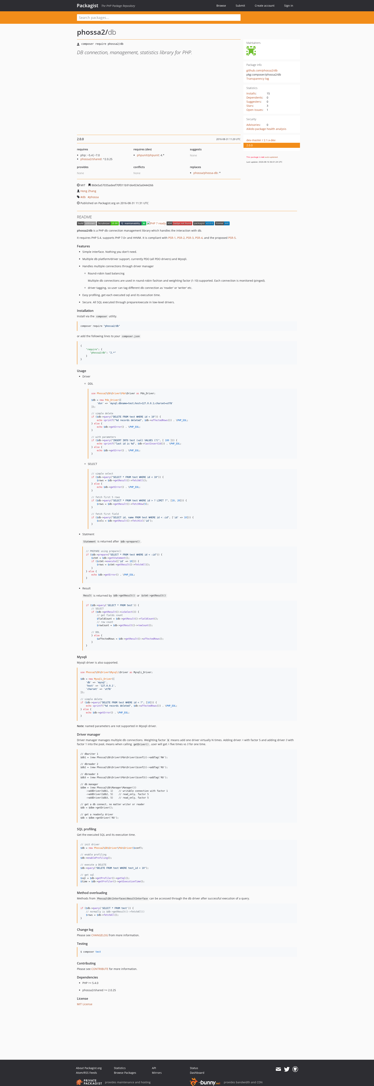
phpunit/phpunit (148, 155)
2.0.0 (249, 145)
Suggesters (253, 101)
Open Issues (254, 110)
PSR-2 (181, 238)
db (84, 197)
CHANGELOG (99, 935)
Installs (251, 93)
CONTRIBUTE (99, 969)
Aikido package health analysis (266, 129)
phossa (94, 197)
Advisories (253, 125)
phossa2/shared (90, 159)
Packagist (87, 5)
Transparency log (257, 78)
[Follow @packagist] (287, 1069)
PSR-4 (199, 238)
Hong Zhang (88, 191)
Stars (249, 106)
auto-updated (271, 157)
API (154, 1068)
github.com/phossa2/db (262, 70)
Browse (221, 5)
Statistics (120, 1068)
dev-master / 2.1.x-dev (260, 140)
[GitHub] (295, 1069)
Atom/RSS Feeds (86, 1073)
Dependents (254, 97)
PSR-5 (232, 238)
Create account (264, 5)
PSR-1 (172, 238)
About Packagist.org (89, 1068)
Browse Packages (125, 1073)
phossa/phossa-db (205, 173)
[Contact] (278, 1069)
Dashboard (197, 1073)
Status (194, 1068)
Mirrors (157, 1073)
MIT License (84, 1004)
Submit (240, 5)
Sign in (288, 5)
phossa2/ (92, 32)
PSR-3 (190, 238)
